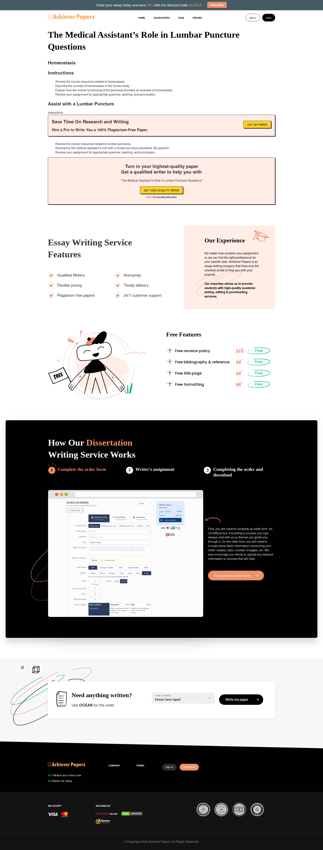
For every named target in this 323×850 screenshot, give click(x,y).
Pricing (197, 17)
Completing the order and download (238, 472)
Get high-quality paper (161, 190)
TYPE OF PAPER (163, 695)
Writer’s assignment (155, 469)
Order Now (189, 767)
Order (269, 17)
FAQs (181, 17)
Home (141, 17)
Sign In (252, 17)
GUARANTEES (162, 17)
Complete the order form (82, 469)
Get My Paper (257, 125)
